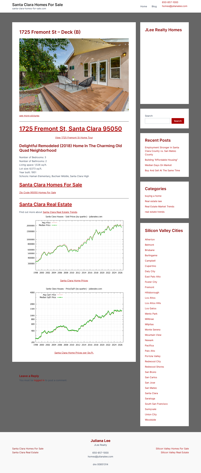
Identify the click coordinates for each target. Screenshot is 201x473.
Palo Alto (150, 350)
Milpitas (149, 324)
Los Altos (150, 297)
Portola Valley (153, 356)
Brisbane (150, 250)
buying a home (153, 195)
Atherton (150, 239)
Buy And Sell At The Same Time (162, 170)
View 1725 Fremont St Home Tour (74, 137)
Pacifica (149, 345)
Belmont (149, 244)
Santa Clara (151, 393)
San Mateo (151, 387)
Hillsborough (152, 292)
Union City (151, 414)
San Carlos (151, 377)
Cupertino (150, 265)
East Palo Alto (153, 276)
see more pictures (29, 115)
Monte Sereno (153, 329)
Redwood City (153, 361)
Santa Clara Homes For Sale (37, 4)
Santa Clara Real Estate (45, 204)
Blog (154, 6)
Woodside (150, 419)
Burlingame (151, 255)
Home (143, 6)
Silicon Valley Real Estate (175, 452)
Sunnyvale (150, 409)
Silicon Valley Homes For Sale (172, 448)
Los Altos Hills (153, 303)
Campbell (150, 260)
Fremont (149, 287)
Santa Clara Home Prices (74, 280)
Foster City (151, 281)
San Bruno (150, 372)
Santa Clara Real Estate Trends (60, 212)
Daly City (150, 271)
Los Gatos (150, 308)
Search (149, 115)
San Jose (150, 382)
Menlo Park (151, 313)
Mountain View (153, 334)
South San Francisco (156, 403)
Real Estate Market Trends (159, 206)
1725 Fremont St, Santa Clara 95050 (70, 128)
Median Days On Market (158, 165)
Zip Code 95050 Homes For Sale (37, 192)
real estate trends (155, 211)
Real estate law (153, 201)
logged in (39, 380)
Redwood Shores (154, 366)
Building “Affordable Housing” (161, 159)
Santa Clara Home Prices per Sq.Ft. (74, 352)
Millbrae (149, 318)
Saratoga (150, 398)
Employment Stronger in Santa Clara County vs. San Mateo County (162, 151)
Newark (149, 340)
